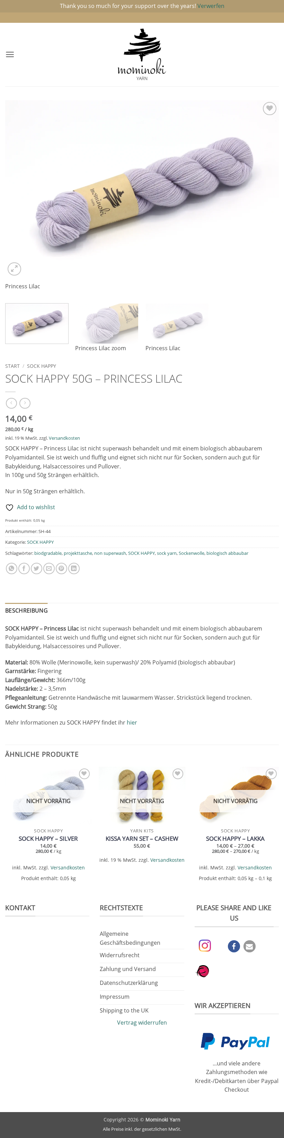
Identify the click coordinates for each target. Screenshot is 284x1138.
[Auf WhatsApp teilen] (11, 568)
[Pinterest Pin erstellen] (61, 568)
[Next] (264, 199)
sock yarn (167, 553)
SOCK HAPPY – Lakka (235, 838)
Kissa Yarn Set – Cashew (142, 838)
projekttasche (78, 553)
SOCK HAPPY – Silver (48, 838)
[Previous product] (24, 403)
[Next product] (11, 403)
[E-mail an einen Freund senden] (49, 568)
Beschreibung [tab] (26, 610)
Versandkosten (64, 438)
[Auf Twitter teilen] (36, 568)
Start (12, 366)
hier (132, 722)
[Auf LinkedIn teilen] (74, 568)
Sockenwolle (191, 553)
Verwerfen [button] (210, 6)
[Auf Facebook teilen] (24, 568)
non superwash (110, 553)
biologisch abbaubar (227, 553)
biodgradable (48, 553)
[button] (10, 54)
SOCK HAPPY (41, 366)
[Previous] (19, 199)
